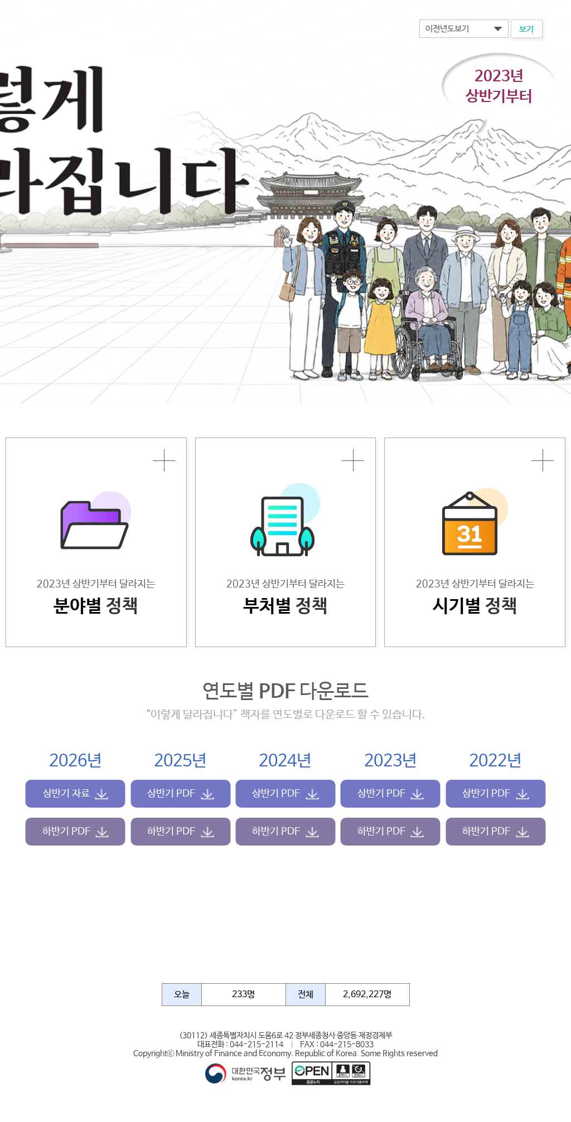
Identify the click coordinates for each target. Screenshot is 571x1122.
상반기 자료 (66, 793)
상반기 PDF (171, 793)
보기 (526, 29)
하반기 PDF (66, 831)
